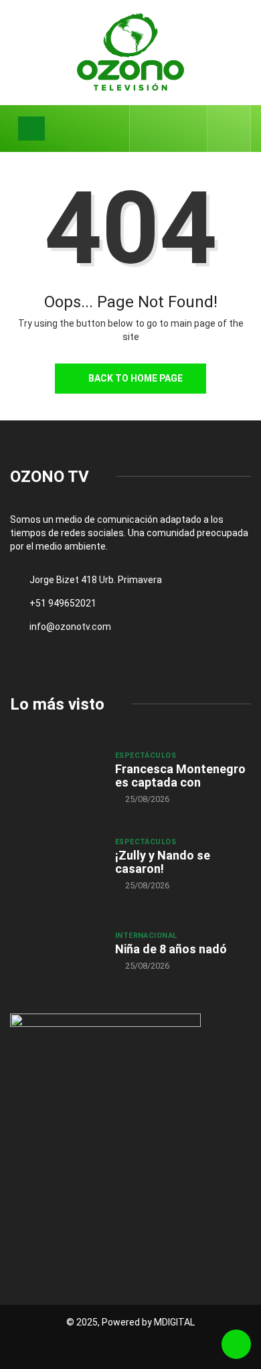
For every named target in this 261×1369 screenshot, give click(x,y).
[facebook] (148, 128)
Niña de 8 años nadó (171, 949)
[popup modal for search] (229, 128)
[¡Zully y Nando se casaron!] (56, 863)
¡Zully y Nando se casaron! (162, 862)
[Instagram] (189, 128)
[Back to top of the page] (236, 1344)
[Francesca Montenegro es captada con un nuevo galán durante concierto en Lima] (56, 776)
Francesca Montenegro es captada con (180, 775)
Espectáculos (145, 755)
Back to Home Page (135, 378)
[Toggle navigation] (31, 128)
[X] (169, 128)
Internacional (146, 935)
